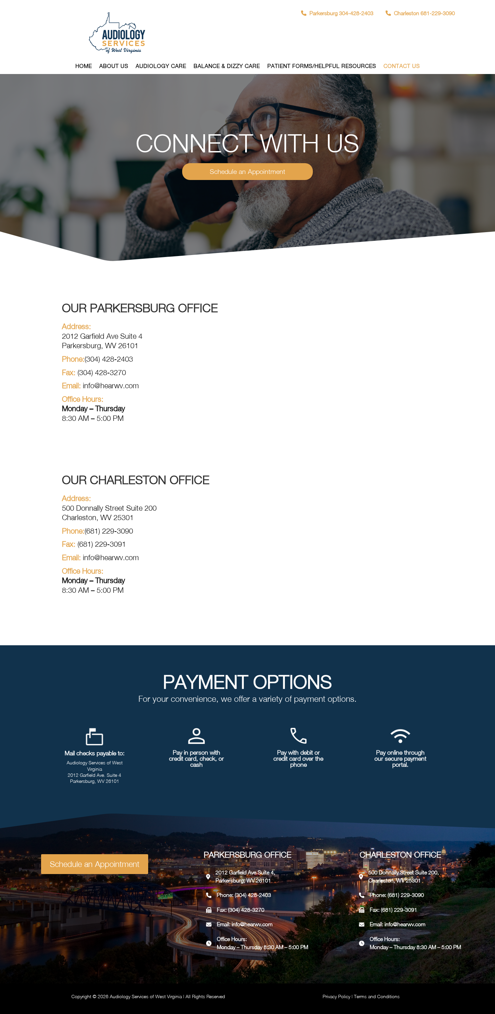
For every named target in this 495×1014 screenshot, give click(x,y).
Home (83, 66)
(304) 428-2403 (109, 359)
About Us (113, 66)
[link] (338, 13)
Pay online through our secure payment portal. (400, 758)
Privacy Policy (336, 996)
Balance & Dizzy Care (227, 66)
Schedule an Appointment (247, 171)
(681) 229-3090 (109, 531)
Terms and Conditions (377, 996)
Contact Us (402, 66)
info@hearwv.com (252, 924)
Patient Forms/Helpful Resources (321, 66)
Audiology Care (161, 66)
